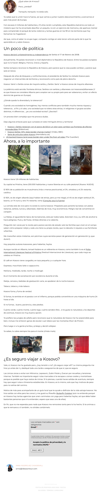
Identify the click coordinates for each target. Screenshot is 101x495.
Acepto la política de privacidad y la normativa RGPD (49, 443)
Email (34, 427)
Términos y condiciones (55, 490)
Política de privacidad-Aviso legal (47, 487)
